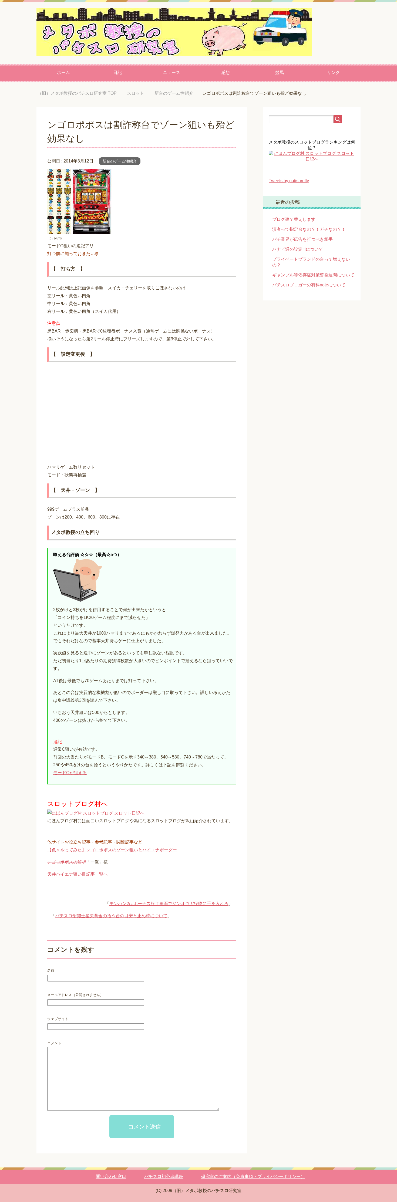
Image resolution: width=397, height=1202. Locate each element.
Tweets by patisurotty (289, 180)
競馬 (279, 72)
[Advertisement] (142, 415)
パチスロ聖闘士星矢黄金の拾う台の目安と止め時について (111, 915)
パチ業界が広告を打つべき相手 (302, 239)
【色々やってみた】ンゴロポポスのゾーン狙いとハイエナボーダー (112, 850)
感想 (225, 72)
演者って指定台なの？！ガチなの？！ (309, 229)
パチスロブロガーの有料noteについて (308, 285)
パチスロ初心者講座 (163, 1176)
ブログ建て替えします (293, 219)
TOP (81, 93)
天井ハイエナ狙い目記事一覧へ (77, 874)
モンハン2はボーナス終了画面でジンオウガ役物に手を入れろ (168, 903)
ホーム (63, 72)
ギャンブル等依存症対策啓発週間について (313, 275)
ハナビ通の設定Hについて (297, 249)
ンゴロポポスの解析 (66, 862)
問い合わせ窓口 (111, 1176)
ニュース (171, 72)
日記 (117, 72)
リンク (333, 72)
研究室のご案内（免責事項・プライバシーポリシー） (253, 1176)
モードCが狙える (70, 772)
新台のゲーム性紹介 (120, 161)
